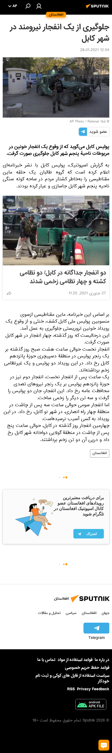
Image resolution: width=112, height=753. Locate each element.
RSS (71, 689)
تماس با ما (46, 660)
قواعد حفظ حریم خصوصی (87, 668)
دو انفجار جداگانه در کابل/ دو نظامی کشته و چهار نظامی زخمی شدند (63, 277)
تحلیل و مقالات (49, 613)
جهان (105, 613)
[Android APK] (90, 705)
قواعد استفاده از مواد (75, 660)
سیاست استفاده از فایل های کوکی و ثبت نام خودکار (72, 678)
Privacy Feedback (93, 689)
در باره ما (102, 660)
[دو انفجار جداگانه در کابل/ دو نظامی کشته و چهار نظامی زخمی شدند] (56, 230)
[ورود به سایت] (38, 6)
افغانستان (99, 453)
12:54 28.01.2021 (94, 50)
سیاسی (71, 613)
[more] (9, 293)
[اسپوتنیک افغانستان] (98, 9)
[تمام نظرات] (103, 745)
